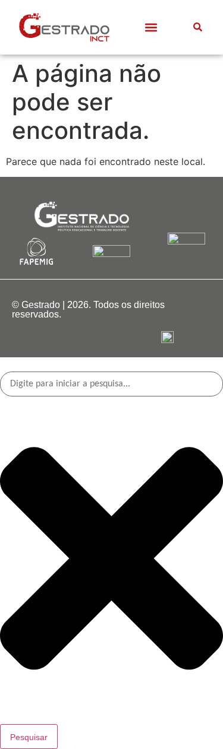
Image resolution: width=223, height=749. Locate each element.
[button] (151, 27)
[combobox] (111, 384)
